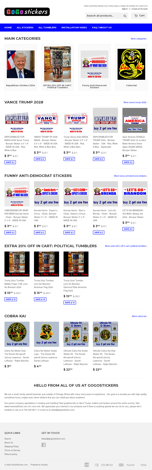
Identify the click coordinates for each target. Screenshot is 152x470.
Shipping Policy (11, 446)
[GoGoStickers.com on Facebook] (43, 445)
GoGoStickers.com (19, 464)
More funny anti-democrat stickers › (131, 175)
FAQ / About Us (102, 27)
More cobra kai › (140, 316)
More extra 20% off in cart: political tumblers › (126, 245)
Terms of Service (12, 450)
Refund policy (10, 454)
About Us (8, 442)
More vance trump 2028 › (136, 102)
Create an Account (140, 9)
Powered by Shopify (39, 464)
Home (8, 27)
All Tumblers (47, 27)
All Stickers (25, 27)
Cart (141, 15)
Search (7, 438)
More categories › (139, 38)
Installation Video (74, 27)
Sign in (125, 9)
